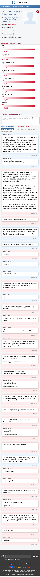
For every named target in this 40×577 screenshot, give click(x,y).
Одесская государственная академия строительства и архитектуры (11, 19)
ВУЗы (2, 6)
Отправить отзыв (7, 129)
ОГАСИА (26, 6)
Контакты (29, 564)
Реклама (36, 564)
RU (11, 567)
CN (30, 567)
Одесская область (17, 6)
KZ (25, 567)
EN (16, 567)
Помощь (21, 564)
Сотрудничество (13, 564)
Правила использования (26, 575)
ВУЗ (6, 559)
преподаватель (12, 559)
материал (18, 559)
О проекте (3, 564)
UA (20, 567)
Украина (7, 6)
